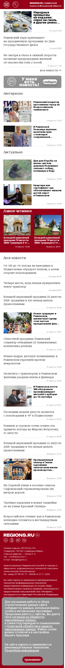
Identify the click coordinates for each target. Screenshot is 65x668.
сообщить (50, 82)
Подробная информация (16, 597)
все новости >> (50, 70)
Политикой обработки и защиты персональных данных (28, 628)
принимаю (33, 659)
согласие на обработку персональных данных (25, 618)
